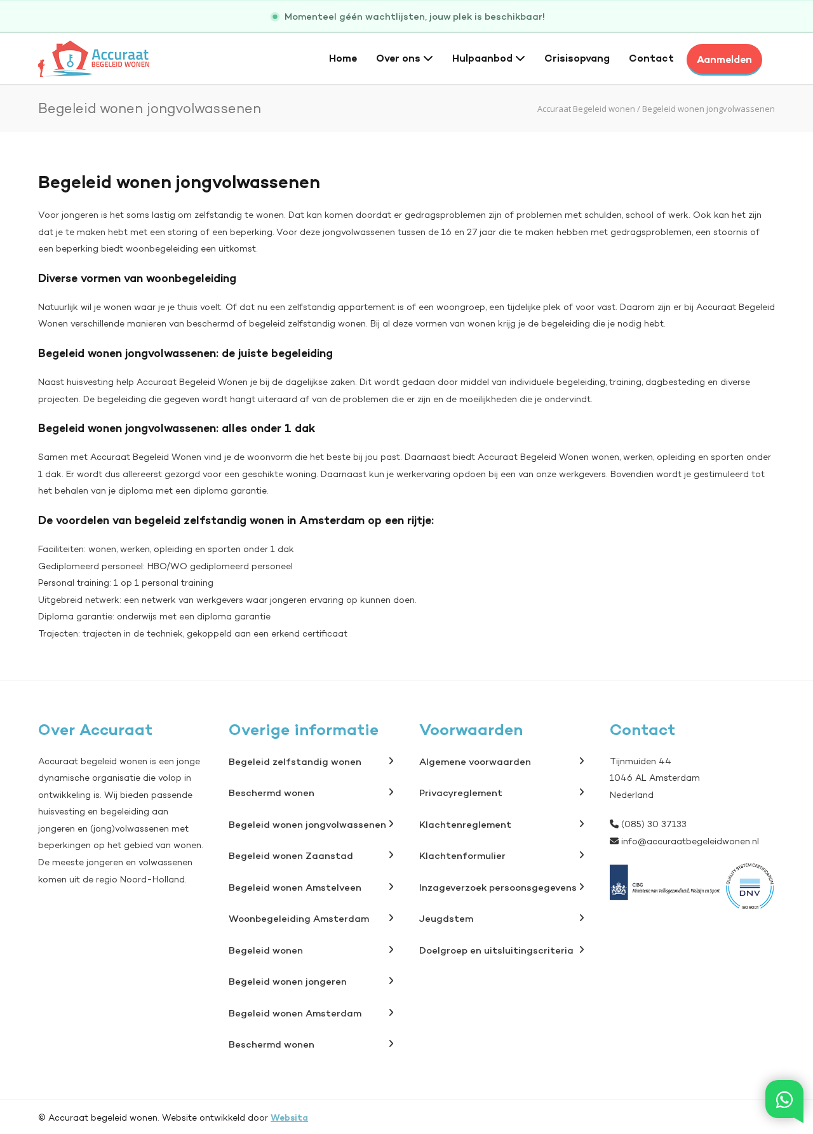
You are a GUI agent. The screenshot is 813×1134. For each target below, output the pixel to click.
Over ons (399, 57)
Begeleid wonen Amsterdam (295, 1013)
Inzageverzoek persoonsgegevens (498, 887)
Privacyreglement (460, 792)
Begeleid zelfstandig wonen (295, 761)
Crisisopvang (577, 57)
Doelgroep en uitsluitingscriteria (496, 950)
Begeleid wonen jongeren (288, 981)
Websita (289, 1117)
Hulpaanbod (483, 57)
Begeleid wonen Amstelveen (295, 887)
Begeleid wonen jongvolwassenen (307, 824)
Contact (651, 57)
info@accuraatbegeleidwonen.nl (690, 841)
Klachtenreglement (465, 824)
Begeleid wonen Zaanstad (291, 855)
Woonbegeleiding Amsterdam (299, 918)
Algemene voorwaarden (475, 761)
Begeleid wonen (266, 950)
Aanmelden (724, 59)
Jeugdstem (446, 918)
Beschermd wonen (271, 792)
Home (343, 57)
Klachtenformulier (462, 855)
